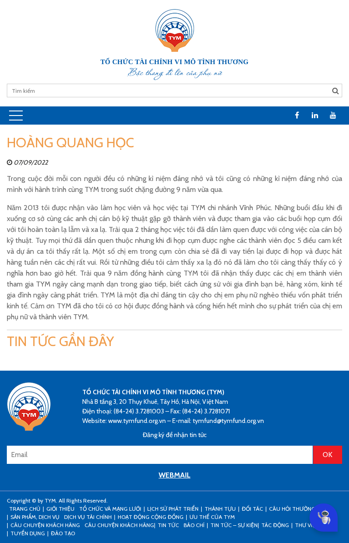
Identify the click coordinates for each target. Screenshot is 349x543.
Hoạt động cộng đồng (151, 516)
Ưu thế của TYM (212, 516)
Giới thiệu (60, 508)
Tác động (275, 525)
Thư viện (307, 525)
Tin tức (168, 525)
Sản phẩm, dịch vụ (35, 516)
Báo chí (194, 525)
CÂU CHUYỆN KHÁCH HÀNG (45, 525)
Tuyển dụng (27, 533)
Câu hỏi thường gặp (298, 508)
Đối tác (252, 508)
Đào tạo (63, 533)
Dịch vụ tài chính (88, 516)
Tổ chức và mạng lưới (110, 508)
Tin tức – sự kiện (234, 525)
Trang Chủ (24, 508)
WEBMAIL (174, 475)
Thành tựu (220, 508)
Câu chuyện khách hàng (119, 525)
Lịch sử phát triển (173, 508)
